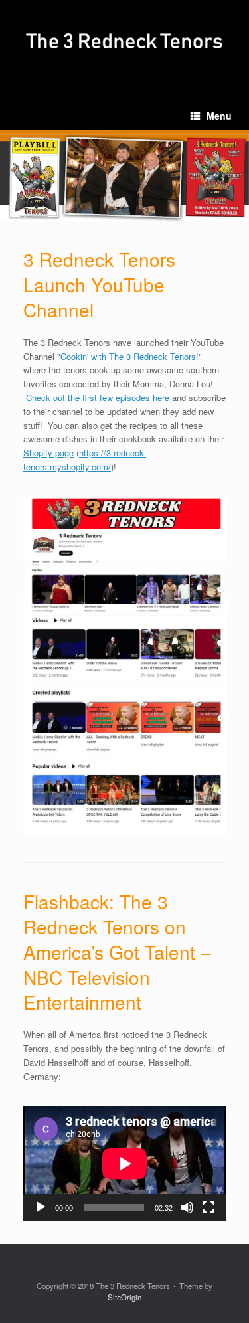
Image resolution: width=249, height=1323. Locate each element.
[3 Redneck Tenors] (124, 41)
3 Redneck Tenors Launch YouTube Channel (99, 284)
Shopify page (48, 452)
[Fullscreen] (208, 1207)
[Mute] (187, 1207)
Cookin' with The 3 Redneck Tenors (128, 356)
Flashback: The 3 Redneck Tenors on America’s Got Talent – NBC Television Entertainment (117, 951)
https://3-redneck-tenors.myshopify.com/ (84, 459)
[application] (124, 1163)
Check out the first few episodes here (97, 397)
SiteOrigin (124, 1297)
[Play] (40, 1207)
